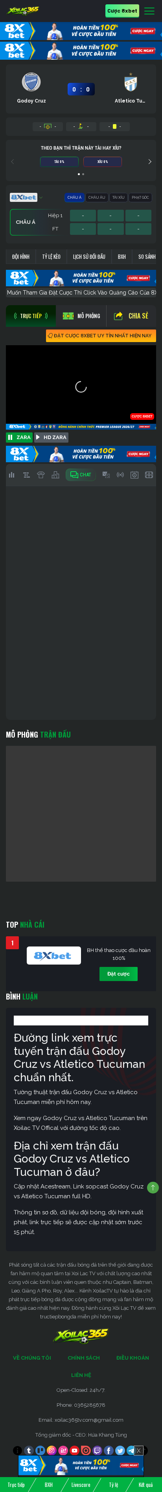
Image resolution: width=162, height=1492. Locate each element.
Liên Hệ (81, 1375)
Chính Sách (84, 1358)
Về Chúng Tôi (32, 1358)
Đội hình (20, 256)
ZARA (24, 437)
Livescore (81, 1484)
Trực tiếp (16, 1484)
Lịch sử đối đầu (89, 256)
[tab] (31, 316)
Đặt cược (118, 974)
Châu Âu (96, 198)
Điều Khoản (132, 1358)
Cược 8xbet (122, 10)
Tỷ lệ (113, 1484)
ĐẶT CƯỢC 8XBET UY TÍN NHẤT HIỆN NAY (102, 336)
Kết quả (146, 1484)
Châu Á (74, 198)
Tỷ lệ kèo (51, 256)
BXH (122, 256)
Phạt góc (140, 198)
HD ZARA (55, 437)
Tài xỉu (118, 198)
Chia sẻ (138, 315)
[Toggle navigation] (149, 11)
